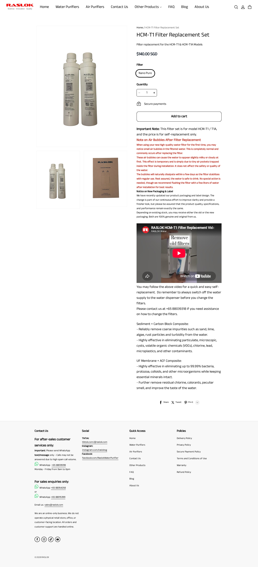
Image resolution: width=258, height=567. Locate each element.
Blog (184, 7)
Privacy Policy (184, 445)
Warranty (181, 465)
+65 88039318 (59, 465)
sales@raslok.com (54, 505)
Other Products (147, 7)
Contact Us (119, 7)
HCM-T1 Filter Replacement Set (162, 28)
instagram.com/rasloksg (94, 450)
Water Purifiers (67, 7)
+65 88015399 (58, 497)
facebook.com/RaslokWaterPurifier (100, 458)
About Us (202, 7)
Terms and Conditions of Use (192, 459)
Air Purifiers (95, 7)
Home (44, 7)
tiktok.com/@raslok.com (94, 442)
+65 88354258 (58, 488)
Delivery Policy (184, 438)
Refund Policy (184, 472)
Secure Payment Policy (189, 452)
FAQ (171, 7)
